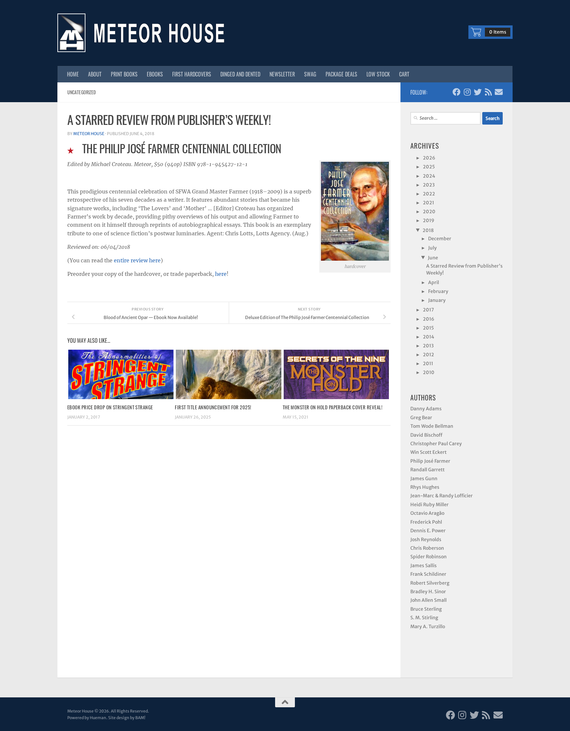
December (440, 250)
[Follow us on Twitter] (478, 92)
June (433, 271)
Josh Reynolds (425, 568)
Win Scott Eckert (428, 480)
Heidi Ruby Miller (429, 533)
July (432, 260)
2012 (428, 379)
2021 (428, 210)
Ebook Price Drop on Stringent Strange (110, 407)
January (437, 317)
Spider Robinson (428, 585)
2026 (429, 158)
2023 (429, 189)
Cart (404, 74)
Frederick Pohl (426, 550)
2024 (429, 179)
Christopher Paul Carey (436, 472)
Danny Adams (426, 437)
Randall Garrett (427, 498)
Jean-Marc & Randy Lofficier (441, 524)
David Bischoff (426, 463)
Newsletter (282, 74)
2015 (428, 349)
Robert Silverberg (429, 611)
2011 (428, 390)
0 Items (497, 32)
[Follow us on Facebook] (456, 92)
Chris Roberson (427, 576)
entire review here (137, 260)
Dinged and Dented (240, 74)
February (438, 307)
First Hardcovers (191, 74)
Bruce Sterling (426, 637)
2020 (429, 220)
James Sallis (423, 594)
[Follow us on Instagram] (467, 92)
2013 (428, 369)
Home (73, 74)
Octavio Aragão (427, 541)
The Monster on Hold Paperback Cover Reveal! (332, 407)
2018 (428, 241)
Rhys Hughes (424, 515)
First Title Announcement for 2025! (213, 407)
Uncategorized (81, 92)
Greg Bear (421, 446)
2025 (429, 168)
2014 (428, 359)
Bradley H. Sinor (428, 620)
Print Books (124, 74)
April (433, 297)
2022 (429, 199)
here (221, 274)
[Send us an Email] (499, 92)
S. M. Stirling (424, 646)
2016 (428, 338)
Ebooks (155, 74)
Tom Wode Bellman (431, 454)
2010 (429, 400)
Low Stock (378, 74)
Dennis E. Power (428, 559)
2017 (428, 328)
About (95, 74)
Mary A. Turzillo (427, 655)
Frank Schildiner (428, 602)
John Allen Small (428, 628)
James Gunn (423, 507)
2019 (429, 230)
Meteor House (88, 133)
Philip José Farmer (430, 489)
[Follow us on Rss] (488, 92)
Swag (310, 74)
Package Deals (341, 74)
